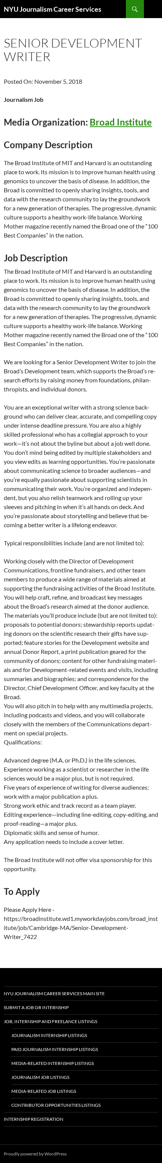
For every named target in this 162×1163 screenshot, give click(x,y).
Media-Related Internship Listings (52, 1063)
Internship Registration (33, 1119)
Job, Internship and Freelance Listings (50, 1021)
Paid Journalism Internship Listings (54, 1049)
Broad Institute (121, 122)
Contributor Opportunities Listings (56, 1105)
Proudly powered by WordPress (35, 1154)
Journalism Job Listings (40, 1077)
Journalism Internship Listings (49, 1035)
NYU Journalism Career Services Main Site (54, 993)
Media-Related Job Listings (43, 1091)
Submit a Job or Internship (36, 1007)
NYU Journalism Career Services (52, 9)
